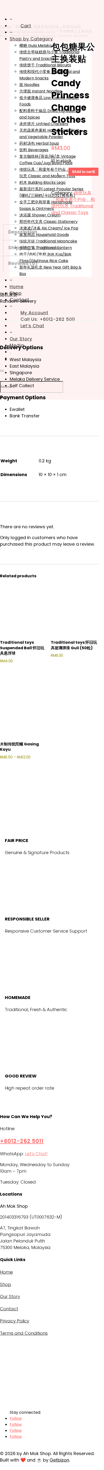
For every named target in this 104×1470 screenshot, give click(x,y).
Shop (5, 1284)
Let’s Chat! (36, 1154)
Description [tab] (22, 231)
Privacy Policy (14, 1321)
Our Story (10, 1296)
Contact (9, 1309)
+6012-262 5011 (22, 1141)
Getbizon (59, 1460)
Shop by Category (31, 39)
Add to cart (83, 172)
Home (6, 1272)
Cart (26, 26)
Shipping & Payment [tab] (33, 247)
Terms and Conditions (24, 1333)
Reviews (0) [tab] (22, 263)
